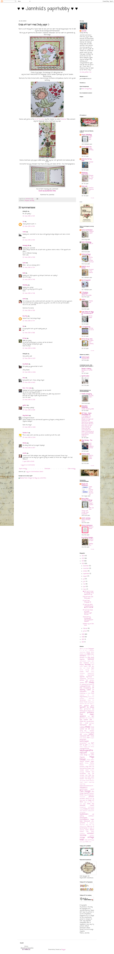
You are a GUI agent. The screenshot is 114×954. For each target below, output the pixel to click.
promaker (91, 797)
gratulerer (82, 712)
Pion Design (85, 791)
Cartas (81, 666)
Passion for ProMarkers (85, 484)
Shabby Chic (86, 809)
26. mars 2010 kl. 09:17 (29, 448)
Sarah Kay (90, 804)
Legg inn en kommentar (28, 465)
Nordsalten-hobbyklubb (85, 406)
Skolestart (85, 810)
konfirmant (83, 740)
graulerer (83, 716)
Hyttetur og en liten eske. (88, 624)
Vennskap (83, 835)
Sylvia (24, 263)
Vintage (82, 837)
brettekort (86, 663)
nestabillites (83, 773)
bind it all (91, 656)
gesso (92, 705)
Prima (81, 795)
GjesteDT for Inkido (87, 707)
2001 (83, 642)
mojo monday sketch (87, 769)
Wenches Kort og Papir (86, 159)
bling (86, 657)
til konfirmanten (87, 827)
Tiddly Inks (89, 826)
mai (84, 584)
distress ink (84, 680)
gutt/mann (82, 718)
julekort (91, 734)
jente (92, 732)
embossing (82, 693)
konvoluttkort (83, 743)
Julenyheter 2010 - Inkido (87, 736)
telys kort (88, 824)
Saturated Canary (87, 805)
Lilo (23, 222)
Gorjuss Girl (91, 711)
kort (92, 743)
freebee (89, 702)
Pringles (85, 795)
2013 (83, 556)
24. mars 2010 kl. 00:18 (29, 410)
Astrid (24, 299)
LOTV (92, 755)
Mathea (86, 763)
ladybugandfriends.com (86, 751)
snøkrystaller (91, 810)
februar (85, 628)
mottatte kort (90, 772)
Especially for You (87, 695)
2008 (83, 637)
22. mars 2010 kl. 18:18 (29, 333)
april (84, 587)
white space (82, 842)
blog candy (91, 657)
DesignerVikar (91, 673)
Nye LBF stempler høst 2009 (87, 774)
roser (83, 800)
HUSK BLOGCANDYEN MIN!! (47, 191)
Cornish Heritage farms (87, 670)
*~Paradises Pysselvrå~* (85, 293)
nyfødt (92, 777)
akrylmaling (82, 652)
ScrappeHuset (83, 807)
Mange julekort (90, 759)
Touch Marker (89, 830)
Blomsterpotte (83, 661)
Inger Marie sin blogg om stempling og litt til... (88, 313)
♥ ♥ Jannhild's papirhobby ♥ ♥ (47, 8)
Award (81, 654)
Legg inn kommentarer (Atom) (34, 472)
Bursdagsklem (91, 396)
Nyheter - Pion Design (85, 779)
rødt (87, 800)
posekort (92, 793)
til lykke (90, 828)
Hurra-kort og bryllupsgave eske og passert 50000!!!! (88, 619)
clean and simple (85, 668)
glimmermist (87, 709)
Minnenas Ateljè (84, 766)
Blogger (63, 950)
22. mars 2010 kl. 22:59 (29, 372)
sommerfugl (82, 812)
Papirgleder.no (83, 787)
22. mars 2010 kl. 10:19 (29, 240)
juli (84, 579)
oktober (85, 571)
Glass (81, 709)
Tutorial (82, 831)
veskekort (92, 835)
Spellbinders (84, 814)
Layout (92, 753)
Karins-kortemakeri (87, 230)
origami (81, 782)
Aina (24, 378)
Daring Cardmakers (87, 525)
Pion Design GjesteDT (87, 792)
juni (84, 581)
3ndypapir (26, 200)
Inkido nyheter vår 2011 (87, 728)
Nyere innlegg (23, 469)
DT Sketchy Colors (87, 689)
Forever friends (83, 702)
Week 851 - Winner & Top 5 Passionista (91, 490)
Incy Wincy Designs (87, 538)
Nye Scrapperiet (86, 280)
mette (24, 232)
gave (81, 705)
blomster (91, 659)
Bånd (93, 664)
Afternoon (92, 650)
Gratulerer (91, 162)
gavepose (86, 705)
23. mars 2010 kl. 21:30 (29, 400)
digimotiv (82, 677)
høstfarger (91, 723)
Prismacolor (82, 797)
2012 (83, 558)
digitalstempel (91, 678)
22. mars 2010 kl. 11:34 (29, 267)
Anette (24, 453)
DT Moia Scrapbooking (87, 687)
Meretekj (25, 285)
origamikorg (82, 784)
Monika (25, 443)
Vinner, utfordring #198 (88, 409)
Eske (92, 693)
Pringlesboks (90, 795)
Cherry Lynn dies (89, 666)
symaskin (82, 823)
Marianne (63, 119)
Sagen (84, 804)
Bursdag (32, 200)
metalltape (91, 765)
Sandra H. (25, 433)
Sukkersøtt (87, 821)
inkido (87, 726)
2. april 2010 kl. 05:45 (28, 461)
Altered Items (90, 652)
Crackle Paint (84, 671)
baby (88, 654)
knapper (92, 738)
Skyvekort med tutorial (91, 271)
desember (86, 566)
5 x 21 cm (83, 650)
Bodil (24, 273)
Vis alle (92, 198)
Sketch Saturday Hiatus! (86, 520)
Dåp (93, 691)
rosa (81, 800)
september (86, 574)
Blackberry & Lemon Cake (87, 371)
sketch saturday (86, 518)
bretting (92, 663)
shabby (81, 809)
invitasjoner (82, 732)
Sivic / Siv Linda (27, 388)
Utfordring (82, 833)
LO (89, 755)
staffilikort (91, 816)
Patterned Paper (86, 254)
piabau (83, 299)
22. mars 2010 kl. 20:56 (29, 348)
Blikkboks (82, 657)
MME (90, 766)
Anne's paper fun (87, 147)
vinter (86, 840)
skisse (92, 809)
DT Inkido (89, 682)
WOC (87, 842)
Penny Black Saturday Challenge (87, 499)
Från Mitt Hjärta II (89, 703)
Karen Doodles (83, 738)
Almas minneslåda (86, 295)
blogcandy (82, 659)
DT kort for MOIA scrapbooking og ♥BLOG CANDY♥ (88, 606)
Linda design (83, 755)
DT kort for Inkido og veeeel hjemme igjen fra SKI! (88, 612)
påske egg (91, 798)
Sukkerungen (85, 357)
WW (90, 842)
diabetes (81, 675)
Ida (23, 326)
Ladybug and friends (88, 746)
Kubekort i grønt (91, 232)
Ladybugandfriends (84, 748)
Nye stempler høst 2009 (87, 776)
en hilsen (88, 693)
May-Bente (26, 416)
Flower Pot (91, 700)
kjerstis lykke (85, 376)
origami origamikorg (89, 782)
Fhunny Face (91, 697)
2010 (83, 564)
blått (93, 661)
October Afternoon (90, 780)
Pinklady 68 (26, 246)
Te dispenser (90, 823)
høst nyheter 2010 (90, 718)
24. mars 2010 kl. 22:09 (29, 427)
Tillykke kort (91, 301)
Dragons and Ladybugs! (91, 343)
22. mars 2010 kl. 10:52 (29, 257)
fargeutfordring (83, 697)
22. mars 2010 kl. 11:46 (29, 280)
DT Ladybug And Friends (86, 684)
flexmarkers (83, 700)
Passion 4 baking (86, 369)
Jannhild (83, 31)
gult (89, 716)
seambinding (91, 807)
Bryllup (82, 665)
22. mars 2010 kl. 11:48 (29, 293)
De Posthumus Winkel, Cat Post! (91, 259)
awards (85, 654)
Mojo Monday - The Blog (87, 441)
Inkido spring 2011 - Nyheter (87, 730)
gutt (93, 716)
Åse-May (25, 316)
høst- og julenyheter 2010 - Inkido (87, 722)
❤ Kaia (24, 338)
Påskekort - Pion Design (91, 177)
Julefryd (85, 734)
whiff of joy (91, 840)
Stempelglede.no (84, 819)
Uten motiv (90, 831)
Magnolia (82, 757)
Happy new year (90, 137)
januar (85, 631)
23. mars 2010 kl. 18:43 (29, 382)
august (85, 576)
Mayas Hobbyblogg (87, 135)
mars (85, 589)
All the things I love (87, 339)
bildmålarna (83, 656)
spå (93, 814)
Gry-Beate (25, 364)
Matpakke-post (85, 359)
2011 (83, 561)
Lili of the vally (39, 119)
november (86, 568)
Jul (81, 734)
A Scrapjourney (86, 327)
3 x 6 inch (85, 649)
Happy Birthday (91, 149)
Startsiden (47, 469)
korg (89, 743)
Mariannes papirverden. (85, 173)
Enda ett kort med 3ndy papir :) (88, 597)
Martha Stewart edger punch (87, 762)
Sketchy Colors (86, 454)
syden (92, 821)
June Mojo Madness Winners (91, 446)
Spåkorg (82, 816)
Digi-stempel (91, 675)
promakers (82, 798)
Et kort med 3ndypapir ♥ (87, 601)
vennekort (90, 833)
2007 (83, 639)
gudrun (25, 405)
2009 (83, 634)
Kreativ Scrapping (87, 394)
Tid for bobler (90, 316)
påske (87, 798)
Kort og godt (83, 745)
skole (81, 810)
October (83, 780)
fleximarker (91, 698)
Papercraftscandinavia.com (86, 786)
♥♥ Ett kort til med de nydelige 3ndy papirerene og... (88, 592)
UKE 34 (91, 244)
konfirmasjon (84, 741)
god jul (85, 711)
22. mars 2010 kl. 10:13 (29, 216)
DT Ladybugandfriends (87, 685)
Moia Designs (87, 768)
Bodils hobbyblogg (86, 242)
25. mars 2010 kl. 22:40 (29, 437)
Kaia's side (84, 186)
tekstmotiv (82, 824)
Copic (92, 668)
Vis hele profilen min (85, 72)
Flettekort (82, 698)
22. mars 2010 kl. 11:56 (29, 310)
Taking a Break (91, 527)
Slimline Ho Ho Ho (91, 329)
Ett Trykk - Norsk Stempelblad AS (86, 414)
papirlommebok (83, 789)
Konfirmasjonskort (91, 189)
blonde (89, 661)
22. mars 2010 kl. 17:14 (29, 321)
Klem (88, 738)
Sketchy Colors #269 (91, 457)
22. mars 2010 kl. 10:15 (29, 226)
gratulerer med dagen (87, 713)
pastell (92, 789)
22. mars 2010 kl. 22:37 (29, 358)
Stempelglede (83, 818)
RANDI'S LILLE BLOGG (86, 267)
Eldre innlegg (71, 469)
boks (81, 663)
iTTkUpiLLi (88, 732)
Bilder (92, 654)
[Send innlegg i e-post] (37, 199)
